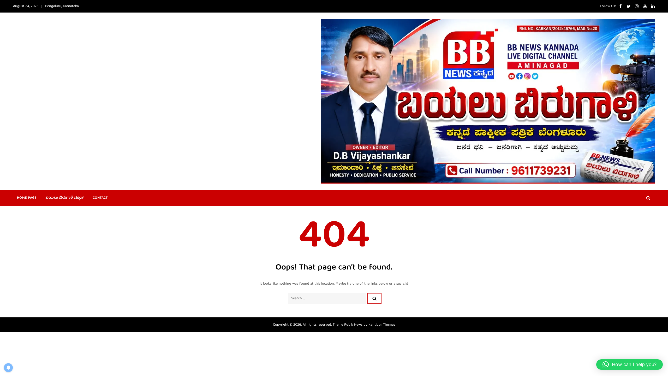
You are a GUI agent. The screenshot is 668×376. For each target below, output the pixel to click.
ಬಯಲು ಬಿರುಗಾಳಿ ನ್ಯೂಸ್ (64, 198)
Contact (100, 198)
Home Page (27, 198)
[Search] (374, 298)
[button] (629, 364)
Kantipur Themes (381, 325)
